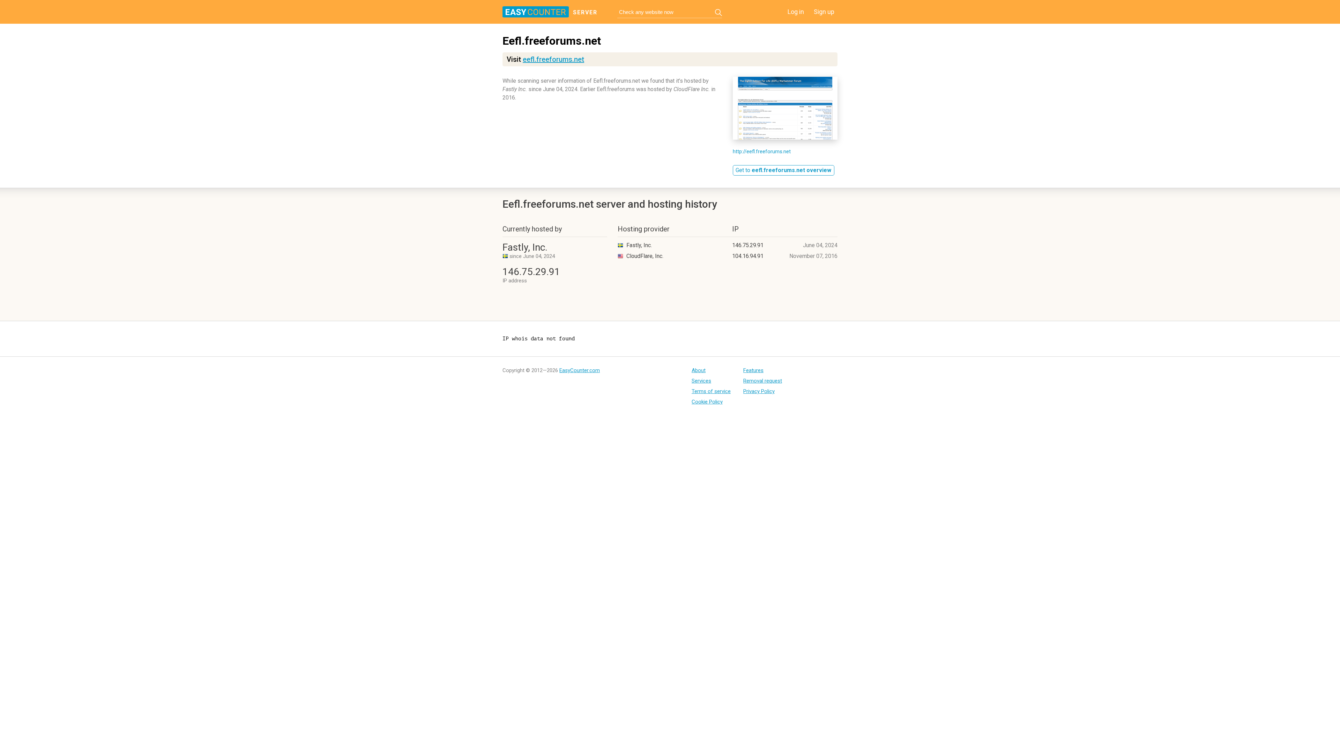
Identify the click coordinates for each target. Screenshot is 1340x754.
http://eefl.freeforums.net (762, 151)
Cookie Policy (707, 402)
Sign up (824, 11)
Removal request (762, 381)
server (585, 12)
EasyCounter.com (579, 370)
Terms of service (711, 391)
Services (701, 381)
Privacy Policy (759, 391)
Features (753, 370)
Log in (796, 11)
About (699, 370)
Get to (783, 170)
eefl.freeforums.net (553, 59)
